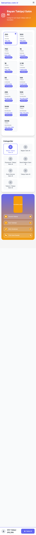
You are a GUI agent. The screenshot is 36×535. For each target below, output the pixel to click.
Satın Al (29, 531)
